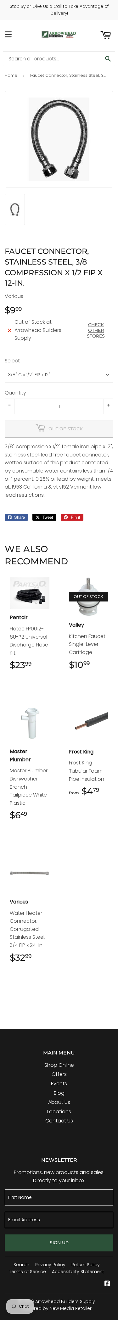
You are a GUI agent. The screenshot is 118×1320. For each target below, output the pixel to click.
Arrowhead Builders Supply (65, 1301)
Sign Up (59, 1242)
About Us (59, 1102)
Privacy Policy (50, 1264)
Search (21, 1264)
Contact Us (59, 1120)
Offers (59, 1074)
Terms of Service (27, 1271)
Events (59, 1083)
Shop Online (59, 1065)
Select (12, 360)
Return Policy (85, 1264)
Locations (59, 1111)
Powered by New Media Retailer (57, 1308)
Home (11, 75)
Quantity (15, 392)
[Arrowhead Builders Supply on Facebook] (107, 1284)
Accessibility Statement (78, 1271)
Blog (59, 1093)
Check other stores (96, 330)
